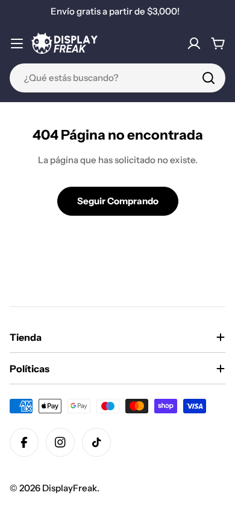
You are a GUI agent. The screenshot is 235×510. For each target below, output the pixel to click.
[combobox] (117, 77)
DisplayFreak (69, 488)
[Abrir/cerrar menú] (17, 43)
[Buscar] (208, 78)
